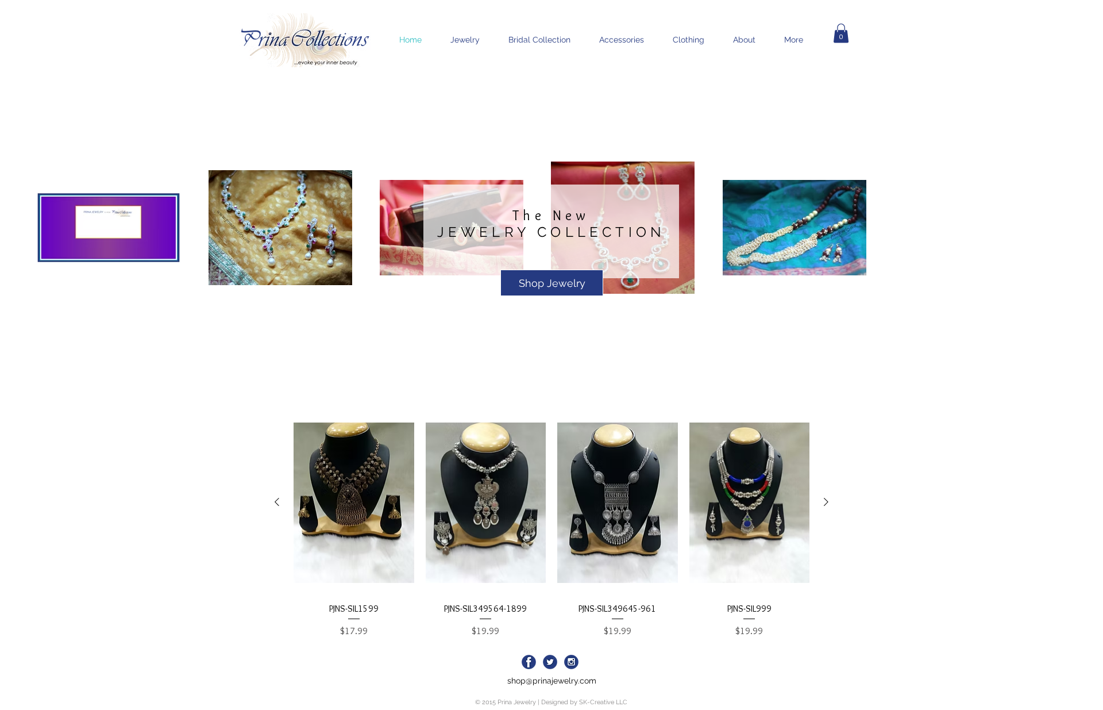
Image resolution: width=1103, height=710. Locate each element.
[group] (551, 525)
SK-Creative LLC (603, 702)
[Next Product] (826, 502)
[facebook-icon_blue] (529, 662)
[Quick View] (354, 502)
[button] (841, 33)
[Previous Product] (277, 502)
